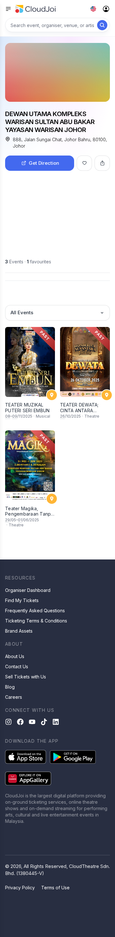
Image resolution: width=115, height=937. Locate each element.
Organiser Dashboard (27, 590)
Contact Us (16, 666)
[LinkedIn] (55, 721)
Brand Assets (19, 631)
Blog (10, 687)
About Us (14, 656)
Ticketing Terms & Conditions (36, 620)
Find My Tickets (22, 600)
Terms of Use (55, 887)
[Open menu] (8, 9)
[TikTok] (44, 721)
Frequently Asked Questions (35, 610)
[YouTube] (32, 721)
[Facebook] (20, 721)
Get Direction (44, 163)
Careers (13, 697)
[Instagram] (8, 721)
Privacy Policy (20, 887)
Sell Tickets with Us (25, 676)
